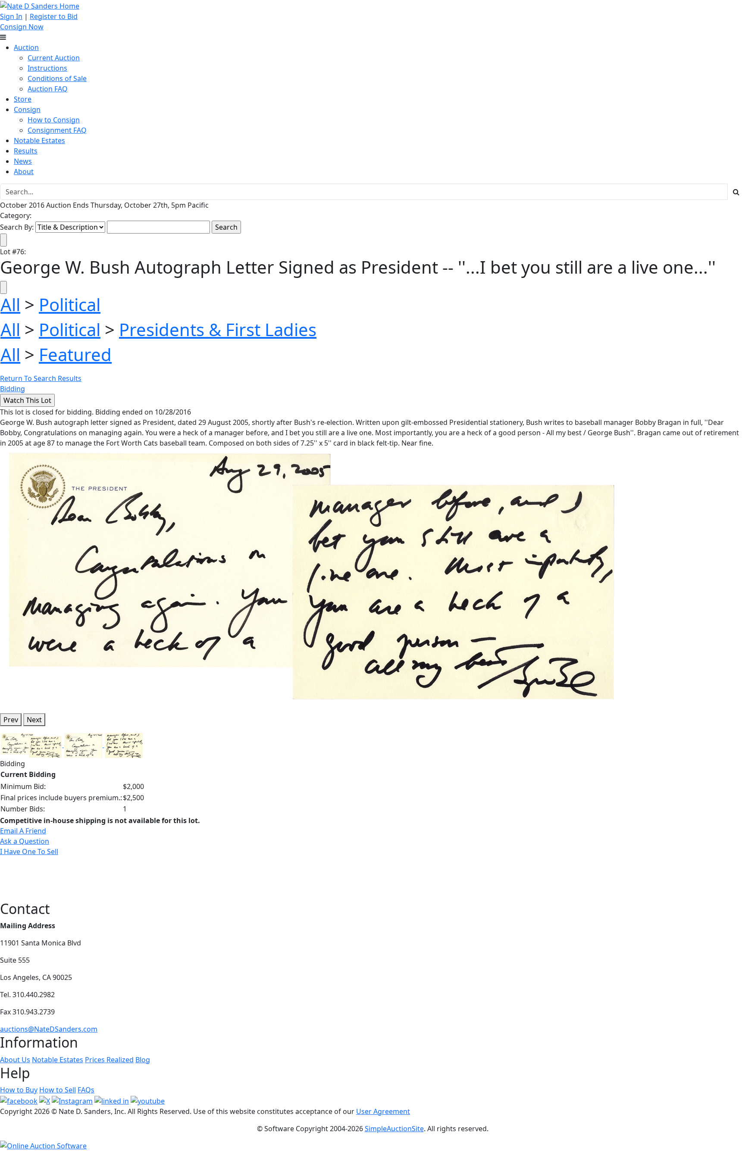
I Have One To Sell (29, 851)
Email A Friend (23, 831)
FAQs (86, 1090)
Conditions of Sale (57, 78)
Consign (27, 109)
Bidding (12, 388)
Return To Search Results (40, 378)
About (24, 171)
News (23, 161)
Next (34, 719)
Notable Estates (39, 140)
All (10, 304)
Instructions (47, 68)
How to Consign (54, 120)
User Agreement (383, 1111)
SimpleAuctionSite (394, 1128)
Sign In (11, 16)
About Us (15, 1059)
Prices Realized (109, 1059)
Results (26, 151)
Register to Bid (54, 16)
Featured (75, 354)
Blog (142, 1059)
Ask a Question (24, 841)
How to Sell (57, 1090)
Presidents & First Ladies (217, 329)
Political (69, 304)
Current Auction (54, 57)
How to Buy (19, 1090)
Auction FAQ (48, 89)
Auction (26, 47)
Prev (10, 719)
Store (22, 99)
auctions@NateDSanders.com (48, 1029)
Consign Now (22, 26)
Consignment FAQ (57, 130)
